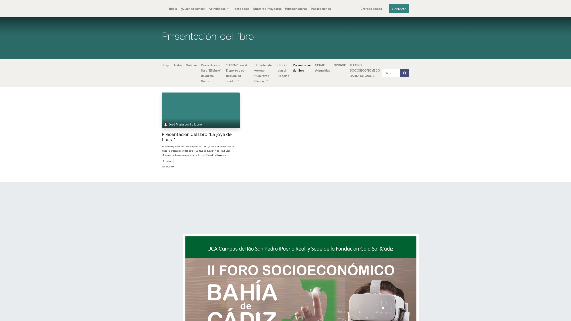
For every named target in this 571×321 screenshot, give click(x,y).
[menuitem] (173, 8)
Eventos (167, 161)
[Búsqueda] (404, 73)
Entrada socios (371, 8)
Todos (178, 64)
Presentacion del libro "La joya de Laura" (197, 137)
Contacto (399, 8)
